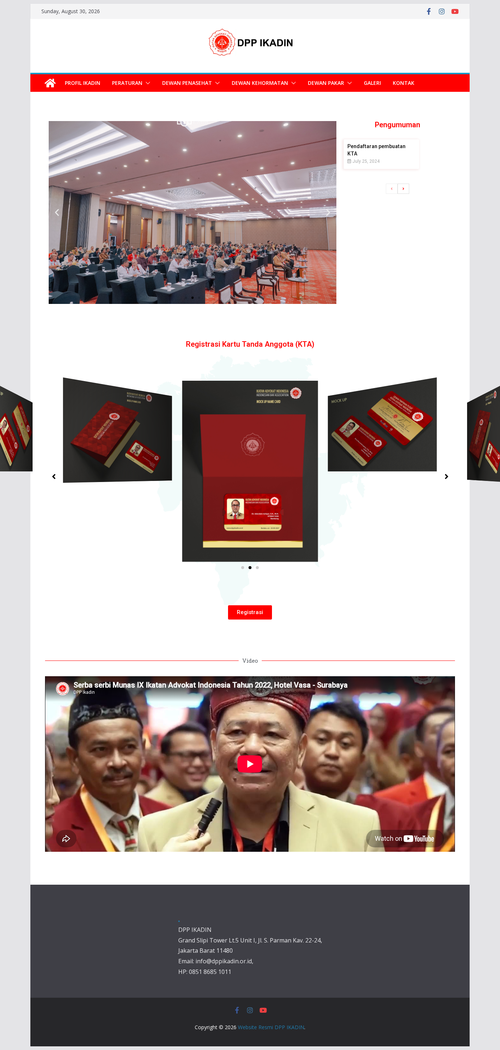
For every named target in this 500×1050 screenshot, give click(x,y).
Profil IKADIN (82, 82)
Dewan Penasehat (187, 82)
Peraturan (127, 82)
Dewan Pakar (326, 82)
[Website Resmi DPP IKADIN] (50, 83)
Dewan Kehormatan (260, 82)
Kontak (403, 82)
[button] (146, 83)
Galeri (372, 82)
